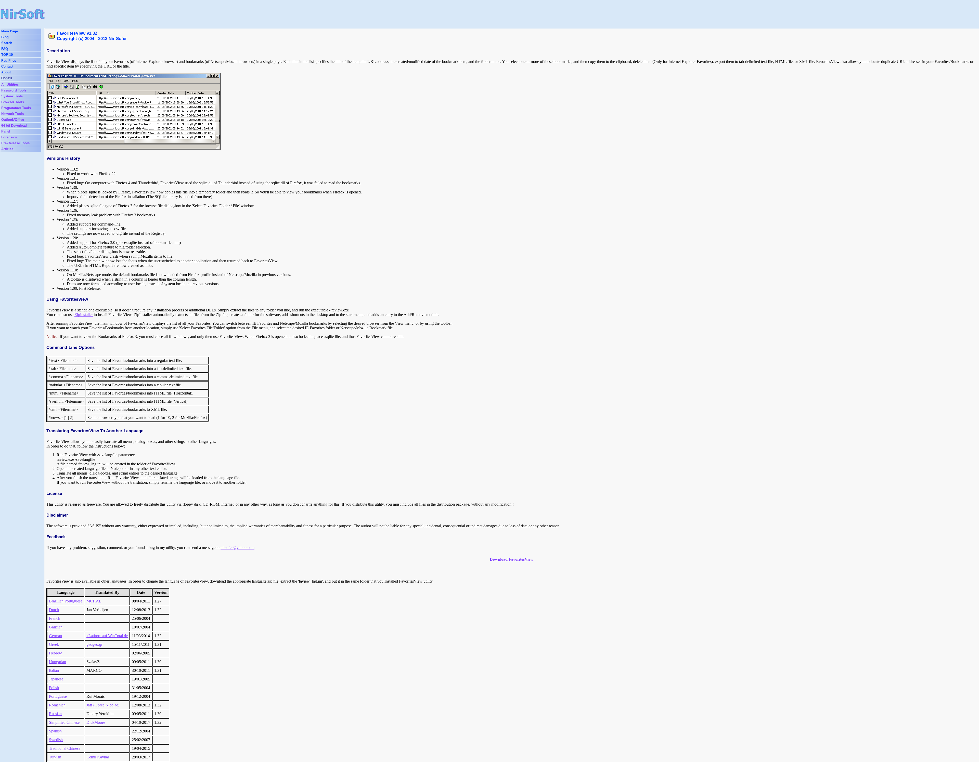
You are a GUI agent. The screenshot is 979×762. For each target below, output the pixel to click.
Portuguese (58, 696)
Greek (54, 644)
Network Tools (12, 114)
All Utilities (10, 84)
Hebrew (55, 653)
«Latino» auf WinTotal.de (107, 636)
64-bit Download (14, 125)
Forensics (9, 137)
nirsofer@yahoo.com (237, 547)
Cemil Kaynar (97, 757)
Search (6, 43)
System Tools (12, 96)
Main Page (9, 31)
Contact (7, 66)
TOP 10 (7, 55)
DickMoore (95, 722)
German (55, 636)
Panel (5, 131)
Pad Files (8, 60)
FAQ (4, 49)
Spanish (55, 731)
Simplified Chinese (64, 722)
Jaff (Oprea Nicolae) (102, 705)
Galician (55, 627)
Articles (7, 149)
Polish (54, 688)
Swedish (56, 740)
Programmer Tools (16, 108)
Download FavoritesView (511, 559)
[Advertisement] (283, 14)
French (54, 618)
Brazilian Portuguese (65, 601)
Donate (6, 78)
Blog (5, 37)
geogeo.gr (94, 644)
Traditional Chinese (64, 748)
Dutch (54, 610)
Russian (55, 714)
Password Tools (14, 90)
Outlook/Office (12, 120)
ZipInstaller (83, 314)
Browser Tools (12, 102)
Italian (54, 670)
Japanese (56, 679)
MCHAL (93, 601)
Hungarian (57, 662)
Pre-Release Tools (15, 143)
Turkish (55, 757)
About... (7, 72)
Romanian (57, 705)
